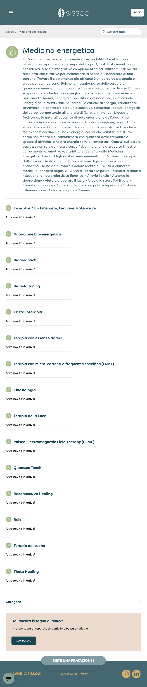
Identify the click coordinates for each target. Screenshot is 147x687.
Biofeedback (25, 260)
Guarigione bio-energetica (37, 234)
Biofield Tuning (27, 286)
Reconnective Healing (33, 494)
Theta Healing (26, 571)
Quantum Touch (27, 468)
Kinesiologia (25, 390)
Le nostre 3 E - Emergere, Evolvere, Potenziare (55, 208)
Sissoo (10, 31)
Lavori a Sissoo (25, 674)
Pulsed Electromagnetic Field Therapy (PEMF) (54, 442)
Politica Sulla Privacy (73, 674)
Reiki (18, 519)
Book (137, 12)
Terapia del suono (29, 545)
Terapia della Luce (30, 416)
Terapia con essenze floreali (38, 338)
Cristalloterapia (28, 312)
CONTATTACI (24, 640)
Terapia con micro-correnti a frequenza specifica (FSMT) (64, 364)
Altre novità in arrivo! (20, 217)
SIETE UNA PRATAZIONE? (73, 660)
